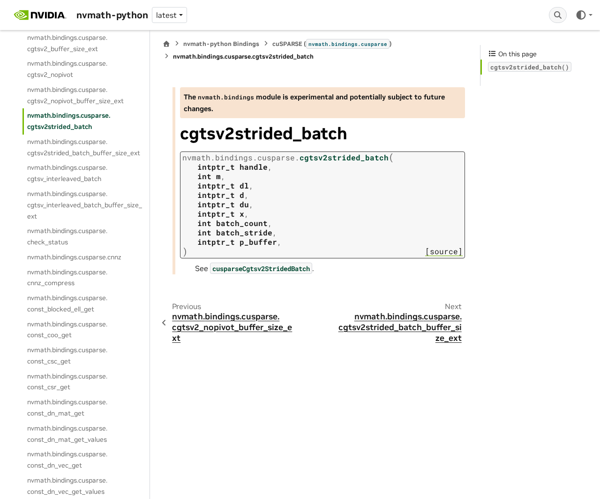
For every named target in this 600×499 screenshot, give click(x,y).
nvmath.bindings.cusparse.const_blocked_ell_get (67, 304)
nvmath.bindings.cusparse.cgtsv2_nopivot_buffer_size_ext (75, 95)
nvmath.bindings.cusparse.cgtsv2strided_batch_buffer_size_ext (83, 147)
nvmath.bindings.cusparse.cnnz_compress (67, 277)
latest (166, 15)
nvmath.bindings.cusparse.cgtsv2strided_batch (68, 121)
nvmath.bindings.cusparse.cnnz (74, 257)
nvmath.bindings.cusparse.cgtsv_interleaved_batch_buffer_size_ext (84, 204)
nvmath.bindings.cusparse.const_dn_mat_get (67, 408)
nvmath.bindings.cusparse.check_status (67, 237)
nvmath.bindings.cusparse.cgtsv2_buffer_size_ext (67, 43)
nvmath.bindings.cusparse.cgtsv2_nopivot (67, 69)
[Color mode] (583, 15)
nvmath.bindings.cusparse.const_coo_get (67, 330)
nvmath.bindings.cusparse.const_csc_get (67, 356)
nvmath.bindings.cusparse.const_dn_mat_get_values (67, 434)
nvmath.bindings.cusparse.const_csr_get (67, 382)
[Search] (558, 15)
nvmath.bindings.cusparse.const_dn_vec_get (67, 460)
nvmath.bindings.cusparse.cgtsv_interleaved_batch (67, 173)
